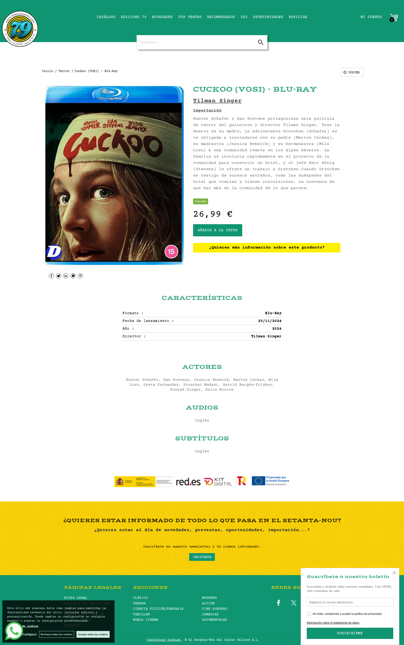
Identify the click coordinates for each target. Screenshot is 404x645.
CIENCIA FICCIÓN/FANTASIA (158, 609)
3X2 (244, 17)
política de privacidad (368, 614)
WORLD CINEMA (145, 620)
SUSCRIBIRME (350, 633)
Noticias (298, 17)
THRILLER (141, 614)
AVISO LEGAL (75, 598)
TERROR (139, 603)
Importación (207, 110)
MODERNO (209, 598)
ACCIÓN (208, 603)
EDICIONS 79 (134, 17)
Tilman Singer (217, 101)
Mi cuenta (371, 17)
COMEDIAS (210, 614)
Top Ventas (190, 17)
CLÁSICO (140, 598)
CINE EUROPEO (214, 609)
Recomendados (221, 17)
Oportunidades (268, 17)
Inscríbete (202, 557)
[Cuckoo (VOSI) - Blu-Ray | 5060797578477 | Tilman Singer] (114, 175)
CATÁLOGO (106, 17)
